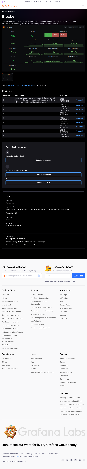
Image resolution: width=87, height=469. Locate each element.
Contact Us (64, 375)
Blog (32, 362)
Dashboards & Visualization (12, 318)
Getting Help (64, 379)
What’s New (6, 345)
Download (79, 100)
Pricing (4, 298)
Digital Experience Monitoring (42, 311)
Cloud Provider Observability (41, 307)
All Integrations (65, 295)
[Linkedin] (71, 460)
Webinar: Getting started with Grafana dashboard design (25, 242)
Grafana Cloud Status (10, 348)
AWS (61, 301)
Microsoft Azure (66, 308)
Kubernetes (64, 312)
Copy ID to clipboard (43, 174)
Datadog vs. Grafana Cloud (70, 398)
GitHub (4, 362)
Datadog (63, 315)
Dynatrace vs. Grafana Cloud (70, 401)
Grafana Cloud (56, 445)
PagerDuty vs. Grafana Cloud (71, 411)
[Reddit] (84, 460)
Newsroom (64, 369)
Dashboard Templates (10, 369)
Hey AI (62, 386)
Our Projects (6, 358)
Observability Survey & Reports (42, 372)
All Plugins (64, 298)
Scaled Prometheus (38, 314)
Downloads (6, 365)
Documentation (36, 358)
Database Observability (10, 322)
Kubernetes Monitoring (10, 315)
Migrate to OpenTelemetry (40, 328)
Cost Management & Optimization (43, 318)
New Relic (63, 318)
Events (33, 369)
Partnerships (64, 365)
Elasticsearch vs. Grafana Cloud (72, 404)
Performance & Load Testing (12, 332)
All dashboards (10, 11)
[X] (67, 460)
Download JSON (43, 182)
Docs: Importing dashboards (15, 239)
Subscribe (78, 276)
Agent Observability (9, 308)
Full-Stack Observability (40, 298)
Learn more (70, 2)
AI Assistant (6, 305)
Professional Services (68, 382)
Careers (63, 362)
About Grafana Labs (67, 358)
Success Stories (66, 372)
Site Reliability (36, 321)
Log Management (37, 324)
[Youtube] (80, 460)
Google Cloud (65, 305)
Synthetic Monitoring (10, 329)
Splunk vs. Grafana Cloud (69, 415)
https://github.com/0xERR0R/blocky (20, 85)
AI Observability (37, 295)
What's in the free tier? (10, 301)
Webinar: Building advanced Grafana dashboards (22, 245)
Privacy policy (71, 281)
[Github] (75, 460)
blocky (8, 219)
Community (35, 365)
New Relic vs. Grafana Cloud (70, 408)
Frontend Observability (10, 325)
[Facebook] (62, 460)
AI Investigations (8, 341)
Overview (5, 295)
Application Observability (11, 312)
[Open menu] (83, 6)
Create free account (43, 160)
